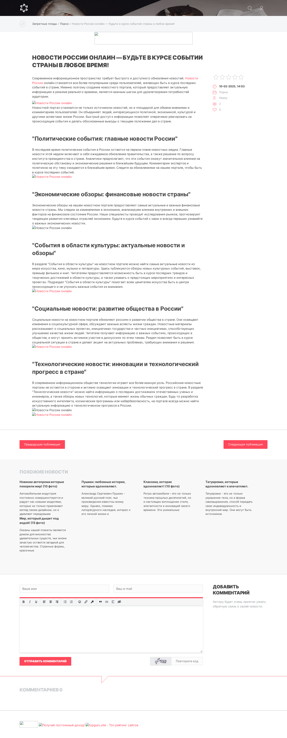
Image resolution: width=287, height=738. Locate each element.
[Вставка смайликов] (79, 602)
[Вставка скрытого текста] (119, 602)
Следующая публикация (245, 444)
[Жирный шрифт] (23, 602)
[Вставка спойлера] (113, 602)
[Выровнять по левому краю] (44, 602)
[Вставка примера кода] (107, 602)
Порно (64, 23)
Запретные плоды (44, 23)
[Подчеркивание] (36, 602)
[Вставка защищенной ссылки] (92, 602)
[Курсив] (30, 602)
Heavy (223, 97)
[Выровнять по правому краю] (57, 602)
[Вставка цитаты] (100, 602)
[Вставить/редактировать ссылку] (86, 602)
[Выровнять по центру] (50, 602)
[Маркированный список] (65, 602)
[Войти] (261, 8)
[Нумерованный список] (71, 602)
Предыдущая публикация (42, 444)
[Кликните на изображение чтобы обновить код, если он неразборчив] (160, 661)
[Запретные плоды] (24, 8)
